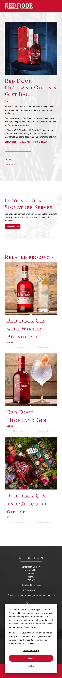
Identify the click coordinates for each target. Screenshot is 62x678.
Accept (31, 658)
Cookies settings (31, 650)
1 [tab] (30, 71)
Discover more (12, 226)
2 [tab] (32, 71)
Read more (19, 347)
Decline (31, 666)
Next (51, 48)
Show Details (43, 347)
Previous (11, 48)
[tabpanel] (31, 48)
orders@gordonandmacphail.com (39, 595)
